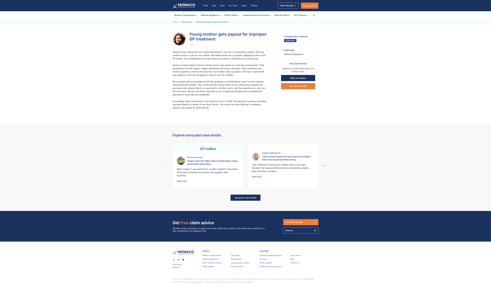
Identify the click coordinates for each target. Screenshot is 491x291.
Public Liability (231, 15)
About (244, 5)
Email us (289, 230)
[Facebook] (174, 259)
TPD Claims (235, 255)
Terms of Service (177, 264)
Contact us (308, 5)
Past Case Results (186, 22)
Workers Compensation (185, 15)
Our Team (233, 5)
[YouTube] (183, 259)
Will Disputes (300, 15)
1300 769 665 (286, 5)
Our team (263, 259)
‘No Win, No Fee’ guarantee (270, 266)
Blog (214, 5)
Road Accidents (281, 15)
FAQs (205, 5)
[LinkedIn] (178, 259)
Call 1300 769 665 (298, 86)
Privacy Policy (176, 267)
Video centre (296, 255)
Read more (182, 181)
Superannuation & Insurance (256, 15)
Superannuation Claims (240, 263)
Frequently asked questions (270, 255)
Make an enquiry (298, 78)
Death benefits (237, 266)
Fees (222, 5)
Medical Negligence (210, 15)
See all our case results (245, 197)
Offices (254, 5)
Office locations (265, 263)
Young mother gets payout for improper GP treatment (212, 22)
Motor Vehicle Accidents (212, 263)
